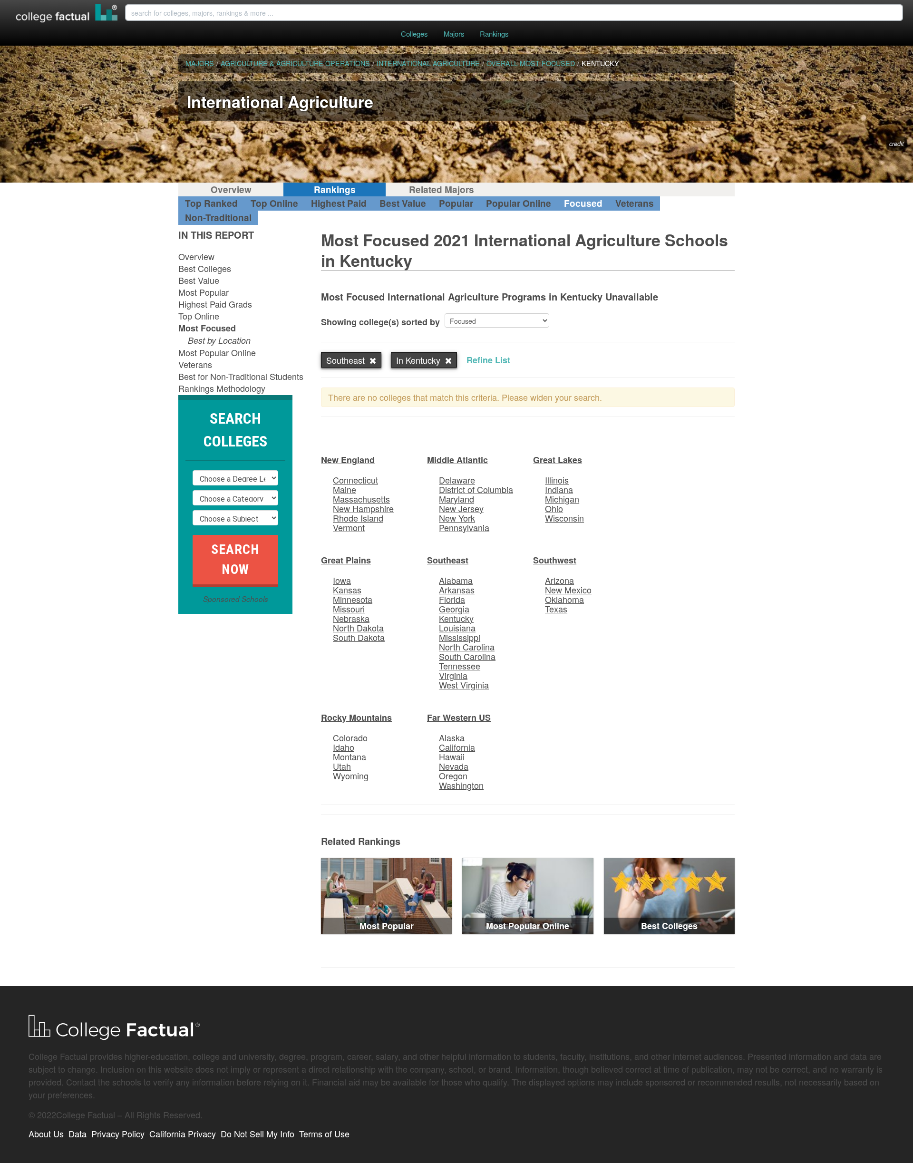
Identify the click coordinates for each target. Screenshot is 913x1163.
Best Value (402, 203)
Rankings (494, 34)
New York (457, 518)
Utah (342, 766)
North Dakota (358, 627)
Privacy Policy (118, 1133)
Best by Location (219, 340)
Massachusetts (361, 499)
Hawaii (452, 756)
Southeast (447, 560)
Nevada (453, 766)
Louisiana (457, 627)
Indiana (559, 489)
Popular (456, 203)
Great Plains (346, 560)
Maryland (456, 499)
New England (348, 460)
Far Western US (459, 717)
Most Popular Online (217, 352)
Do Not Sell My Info (257, 1133)
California (457, 747)
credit (896, 143)
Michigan (562, 499)
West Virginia (464, 684)
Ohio (554, 508)
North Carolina (467, 646)
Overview (231, 189)
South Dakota (359, 637)
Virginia (453, 675)
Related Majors (441, 189)
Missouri (349, 608)
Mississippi (459, 637)
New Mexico (568, 589)
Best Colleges (204, 268)
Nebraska (351, 618)
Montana (349, 756)
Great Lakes (557, 460)
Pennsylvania (464, 527)
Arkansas (457, 589)
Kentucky (456, 618)
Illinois (557, 480)
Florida (452, 599)
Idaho (343, 747)
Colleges (414, 34)
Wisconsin (564, 518)
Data (77, 1133)
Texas (556, 608)
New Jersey (461, 508)
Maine (344, 489)
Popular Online (518, 203)
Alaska (452, 737)
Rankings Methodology (221, 388)
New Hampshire (363, 508)
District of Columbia (476, 489)
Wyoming (351, 775)
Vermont (349, 527)
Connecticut (355, 480)
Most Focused (207, 328)
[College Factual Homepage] (67, 14)
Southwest (554, 560)
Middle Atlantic (457, 460)
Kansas (347, 589)
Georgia (454, 608)
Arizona (559, 580)
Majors (454, 34)
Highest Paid (339, 203)
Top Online (274, 203)
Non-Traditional (218, 217)
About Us (46, 1133)
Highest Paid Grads (215, 304)
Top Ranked (211, 203)
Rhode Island (358, 518)
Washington (461, 785)
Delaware (457, 480)
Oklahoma (564, 599)
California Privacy (182, 1133)
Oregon (453, 775)
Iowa (342, 580)
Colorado (350, 737)
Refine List (488, 360)
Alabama (456, 580)
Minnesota (352, 599)
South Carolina (467, 656)
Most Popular (203, 292)
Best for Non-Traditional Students (240, 376)
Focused (583, 203)
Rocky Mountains (356, 717)
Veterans (634, 203)
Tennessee (459, 665)
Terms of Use (324, 1133)
